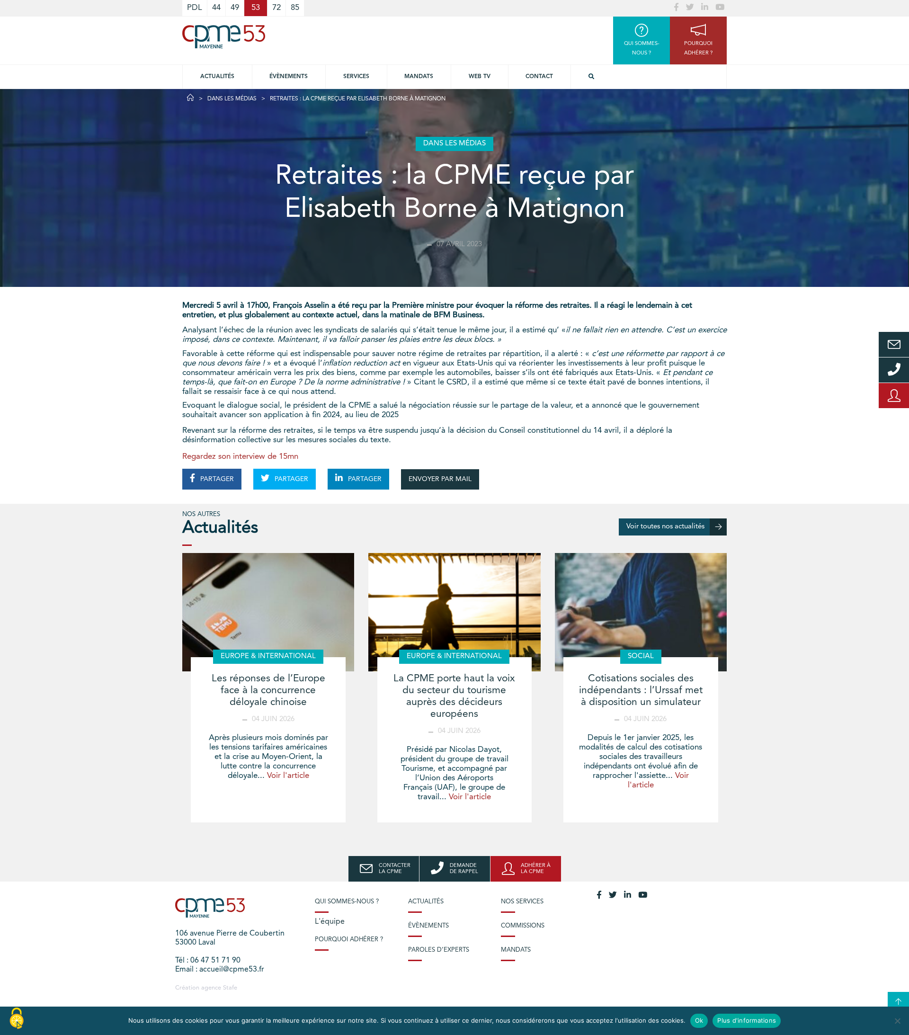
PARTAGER (216, 479)
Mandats (418, 77)
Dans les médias (232, 99)
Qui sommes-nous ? (347, 902)
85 (295, 8)
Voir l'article (288, 776)
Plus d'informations (746, 1020)
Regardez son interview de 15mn (240, 457)
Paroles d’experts (438, 950)
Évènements (288, 77)
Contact (539, 77)
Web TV (479, 77)
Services (356, 77)
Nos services (522, 902)
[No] (897, 1021)
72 (276, 8)
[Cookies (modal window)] (16, 1019)
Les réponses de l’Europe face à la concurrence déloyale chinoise (268, 690)
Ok (699, 1020)
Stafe (230, 988)
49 (235, 8)
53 (255, 8)
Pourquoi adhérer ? (349, 940)
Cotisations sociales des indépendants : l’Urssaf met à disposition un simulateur (641, 690)
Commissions (522, 926)
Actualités (217, 77)
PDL (194, 8)
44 (216, 8)
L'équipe (330, 922)
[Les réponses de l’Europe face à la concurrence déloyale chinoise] (268, 612)
